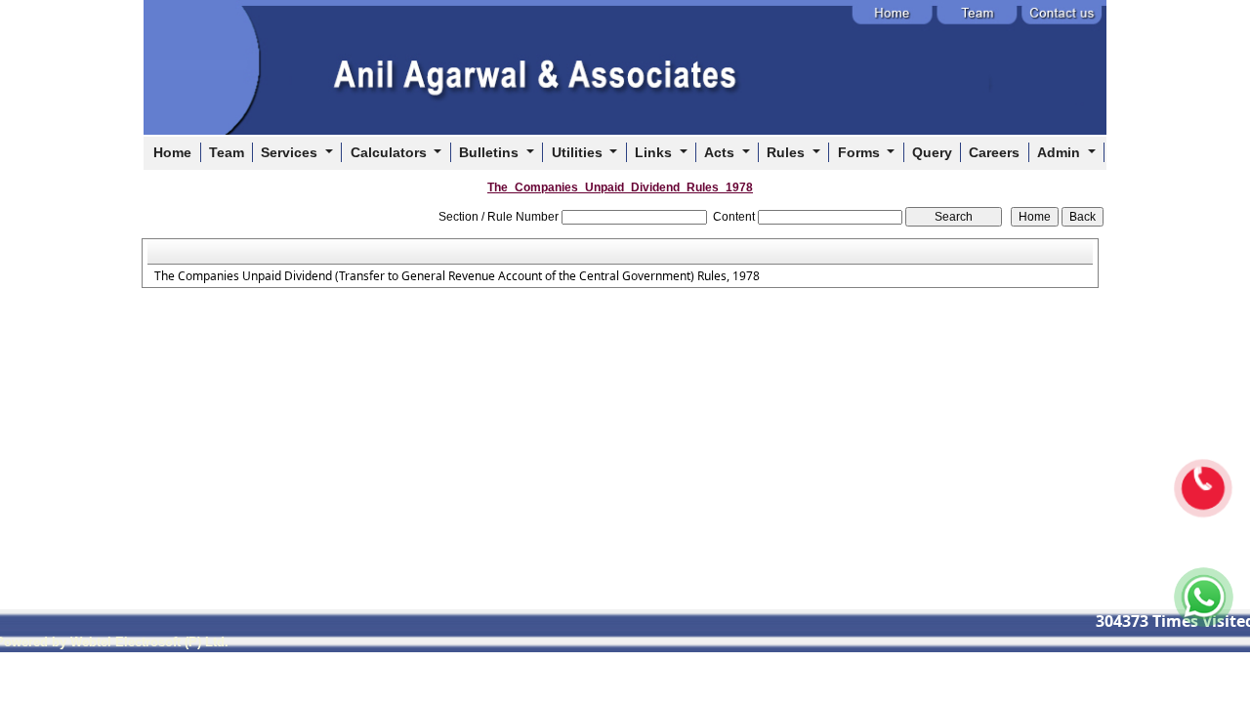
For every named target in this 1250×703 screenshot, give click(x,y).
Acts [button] (721, 152)
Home (172, 152)
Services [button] (291, 152)
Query (932, 152)
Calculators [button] (391, 152)
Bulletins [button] (490, 152)
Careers (994, 152)
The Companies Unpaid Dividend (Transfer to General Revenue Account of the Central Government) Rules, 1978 (457, 276)
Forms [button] (861, 152)
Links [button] (655, 152)
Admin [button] (1060, 152)
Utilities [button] (579, 152)
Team (226, 152)
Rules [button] (788, 152)
